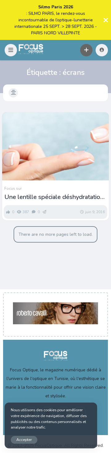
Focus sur (13, 188)
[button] (11, 50)
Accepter (24, 439)
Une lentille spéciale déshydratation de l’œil (54, 197)
